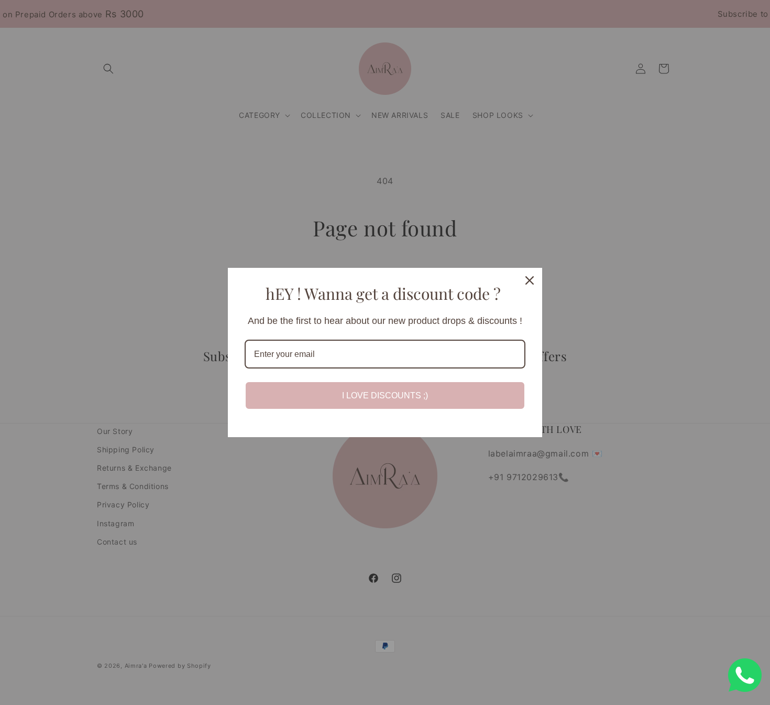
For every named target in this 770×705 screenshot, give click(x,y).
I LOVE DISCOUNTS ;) (385, 395)
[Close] (529, 280)
